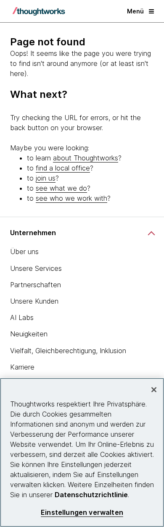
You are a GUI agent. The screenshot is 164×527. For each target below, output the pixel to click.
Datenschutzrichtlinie (91, 494)
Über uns (24, 251)
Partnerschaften (35, 285)
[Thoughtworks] (38, 11)
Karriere (22, 367)
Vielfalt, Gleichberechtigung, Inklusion (68, 350)
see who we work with (71, 198)
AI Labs (22, 317)
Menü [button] (135, 11)
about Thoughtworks (85, 158)
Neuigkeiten (29, 334)
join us (46, 178)
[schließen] (154, 389)
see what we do (61, 188)
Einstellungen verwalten (82, 513)
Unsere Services (36, 268)
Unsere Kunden (34, 301)
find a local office (63, 168)
